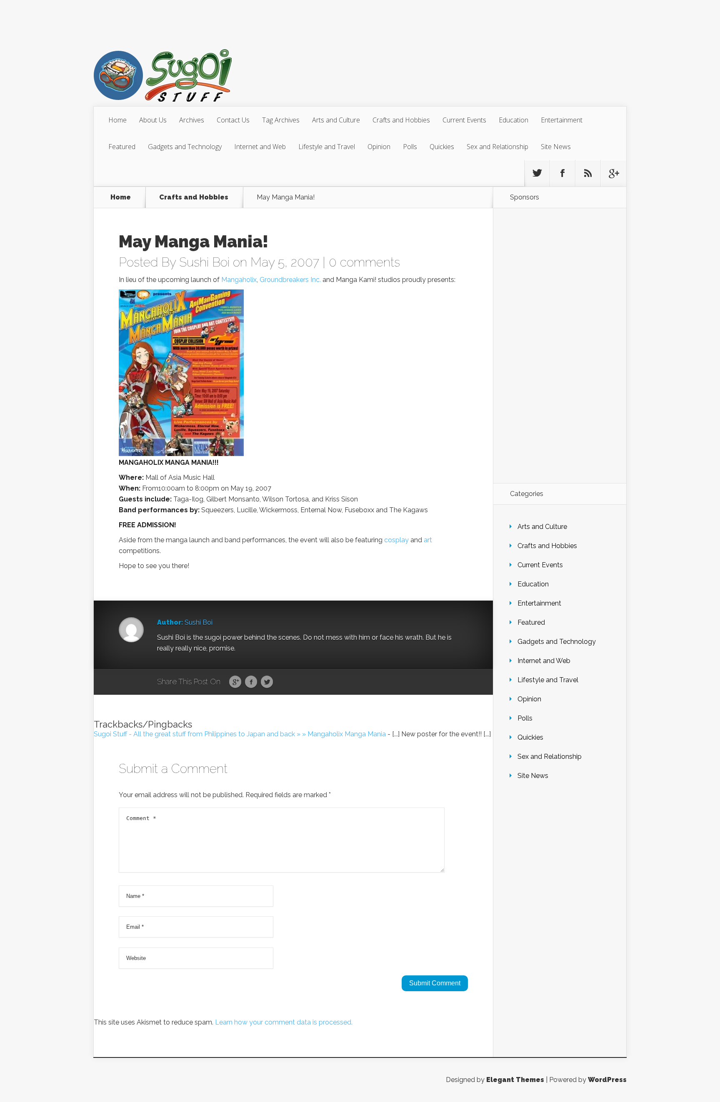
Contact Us (233, 120)
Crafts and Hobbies (401, 120)
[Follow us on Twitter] (537, 173)
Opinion (379, 146)
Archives (191, 120)
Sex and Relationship (497, 146)
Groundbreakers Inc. (290, 280)
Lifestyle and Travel (326, 146)
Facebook (251, 682)
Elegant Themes (515, 1080)
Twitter (266, 682)
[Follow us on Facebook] (562, 173)
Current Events (464, 120)
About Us (153, 120)
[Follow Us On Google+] (613, 173)
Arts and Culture (336, 120)
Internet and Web (260, 146)
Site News (556, 146)
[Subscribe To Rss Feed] (587, 173)
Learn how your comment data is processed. (283, 1022)
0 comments (364, 262)
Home (117, 120)
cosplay (396, 540)
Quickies (442, 146)
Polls (410, 146)
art (428, 540)
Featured (121, 146)
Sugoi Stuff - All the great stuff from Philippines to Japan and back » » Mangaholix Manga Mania (240, 734)
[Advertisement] (560, 346)
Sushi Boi (204, 262)
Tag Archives (281, 120)
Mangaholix (239, 280)
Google (235, 682)
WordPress (607, 1080)
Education (513, 120)
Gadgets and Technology (185, 146)
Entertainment (561, 120)
